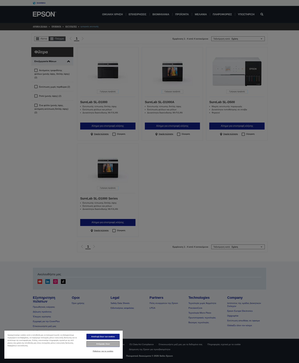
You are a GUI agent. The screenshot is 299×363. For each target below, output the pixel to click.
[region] (63, 344)
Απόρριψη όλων (103, 344)
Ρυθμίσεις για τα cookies (103, 351)
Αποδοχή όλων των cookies (103, 336)
